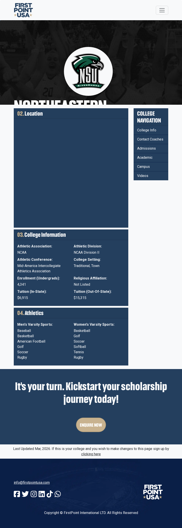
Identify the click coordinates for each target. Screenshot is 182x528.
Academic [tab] (144, 157)
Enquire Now (91, 425)
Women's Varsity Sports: (94, 324)
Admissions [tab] (146, 148)
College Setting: (87, 259)
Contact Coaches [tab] (150, 139)
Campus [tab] (143, 167)
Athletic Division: (88, 246)
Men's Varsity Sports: (35, 324)
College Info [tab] (146, 130)
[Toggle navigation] (162, 10)
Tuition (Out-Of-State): (93, 291)
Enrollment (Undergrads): (38, 278)
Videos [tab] (142, 176)
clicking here (91, 454)
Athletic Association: (34, 246)
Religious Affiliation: (90, 278)
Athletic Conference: (35, 259)
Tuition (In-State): (32, 291)
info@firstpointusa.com (32, 482)
